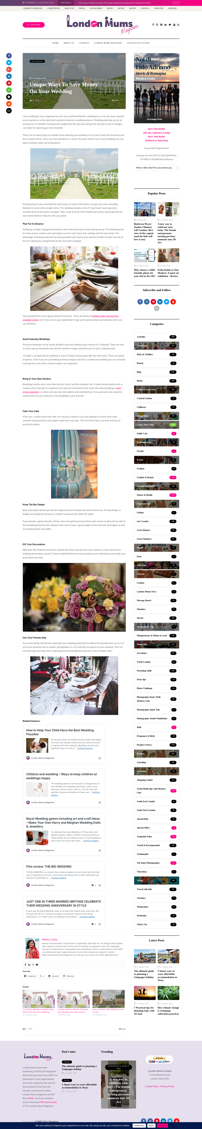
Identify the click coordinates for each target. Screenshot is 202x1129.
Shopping (172, 8)
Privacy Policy (167, 1086)
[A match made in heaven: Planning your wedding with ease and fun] (74, 999)
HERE (30, 1098)
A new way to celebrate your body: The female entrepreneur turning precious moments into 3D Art (167, 233)
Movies (121, 8)
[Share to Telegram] (9, 97)
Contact (84, 43)
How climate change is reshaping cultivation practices (168, 1010)
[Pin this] (9, 83)
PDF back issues (48, 1102)
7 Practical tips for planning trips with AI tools (144, 1010)
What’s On (69, 8)
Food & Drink (96, 8)
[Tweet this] (9, 62)
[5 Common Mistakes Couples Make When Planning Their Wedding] (39, 999)
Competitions (53, 8)
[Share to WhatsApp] (9, 90)
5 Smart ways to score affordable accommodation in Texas (167, 976)
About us (69, 43)
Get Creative (37, 61)
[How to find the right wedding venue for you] (108, 999)
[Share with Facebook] (9, 55)
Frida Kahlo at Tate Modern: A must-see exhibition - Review (168, 273)
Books (110, 8)
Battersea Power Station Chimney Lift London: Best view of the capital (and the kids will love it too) (143, 232)
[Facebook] (25, 964)
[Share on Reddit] (9, 104)
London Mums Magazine (108, 43)
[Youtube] (37, 964)
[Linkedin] (29, 964)
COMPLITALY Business (46, 1121)
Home (55, 43)
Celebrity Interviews (32, 8)
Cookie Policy (152, 1086)
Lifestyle (145, 8)
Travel (82, 8)
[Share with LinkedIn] (9, 76)
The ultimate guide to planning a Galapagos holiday (144, 974)
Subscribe (35, 25)
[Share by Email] (9, 110)
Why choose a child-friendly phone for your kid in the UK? (109, 3)
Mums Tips (158, 8)
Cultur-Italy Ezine (138, 43)
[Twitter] (33, 964)
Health (132, 8)
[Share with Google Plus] (9, 69)
